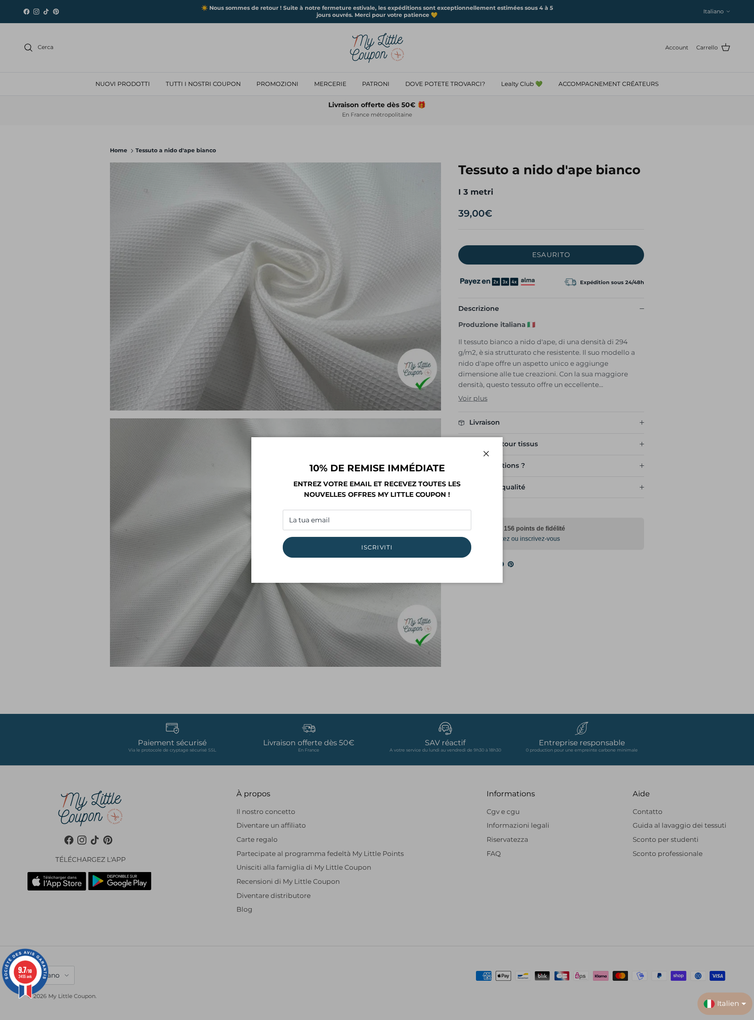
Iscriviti (377, 547)
